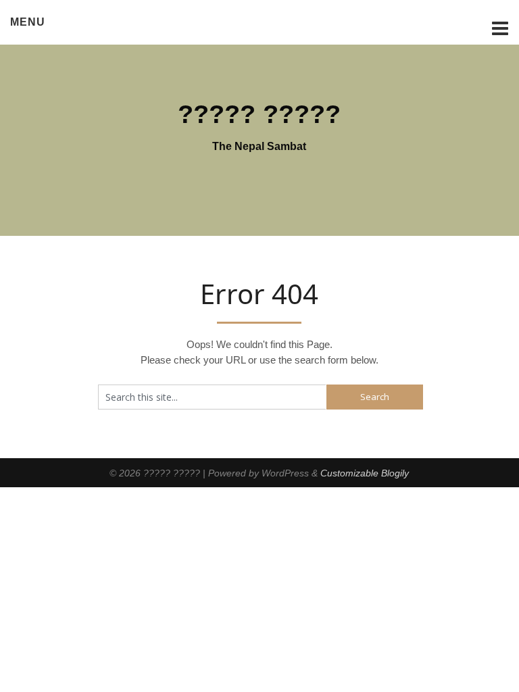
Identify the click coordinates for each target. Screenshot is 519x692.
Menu (27, 22)
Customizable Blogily (364, 473)
